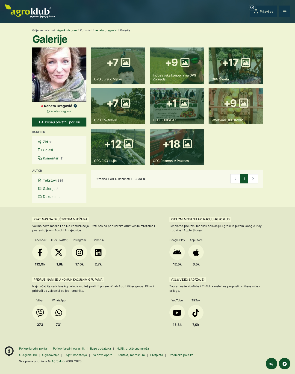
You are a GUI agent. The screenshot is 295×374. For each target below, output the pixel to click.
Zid (47, 142)
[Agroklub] (30, 11)
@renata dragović (59, 111)
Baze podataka (101, 348)
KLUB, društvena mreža (132, 348)
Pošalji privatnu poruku (62, 122)
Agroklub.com (67, 30)
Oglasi (47, 150)
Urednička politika (180, 355)
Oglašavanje (50, 355)
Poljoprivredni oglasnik (69, 348)
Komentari (53, 158)
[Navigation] (284, 11)
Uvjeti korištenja (76, 355)
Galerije (50, 188)
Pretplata (156, 355)
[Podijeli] (271, 363)
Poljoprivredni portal (33, 348)
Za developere (102, 355)
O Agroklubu (28, 355)
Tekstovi (52, 180)
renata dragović (106, 30)
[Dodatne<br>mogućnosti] (284, 363)
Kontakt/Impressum (131, 355)
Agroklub (58, 361)
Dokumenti (51, 196)
